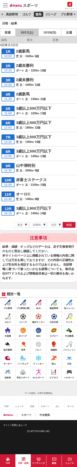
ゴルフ (26, 14)
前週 (8, 32)
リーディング (38, 463)
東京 (30, 40)
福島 (4, 40)
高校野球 (12, 14)
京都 (55, 40)
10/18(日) (49, 32)
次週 (69, 32)
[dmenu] (8, 415)
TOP (8, 463)
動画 (54, 463)
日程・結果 (23, 463)
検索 (69, 224)
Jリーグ (51, 14)
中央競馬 (45, 414)
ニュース (69, 463)
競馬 (38, 14)
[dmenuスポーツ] (25, 5)
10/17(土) (27, 32)
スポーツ (26, 414)
